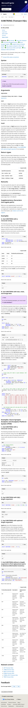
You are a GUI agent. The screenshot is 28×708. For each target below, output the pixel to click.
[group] (14, 241)
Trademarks (10, 706)
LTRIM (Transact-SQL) (9, 669)
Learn (2, 17)
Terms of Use (4, 706)
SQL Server (11, 17)
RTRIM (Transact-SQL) (9, 673)
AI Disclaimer (4, 702)
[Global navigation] (1, 14)
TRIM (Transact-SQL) (8, 677)
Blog (19, 702)
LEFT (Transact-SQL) (8, 668)
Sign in (25, 14)
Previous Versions (12, 702)
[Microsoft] (14, 14)
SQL (6, 17)
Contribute (3, 704)
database (8, 302)
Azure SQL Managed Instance (10, 42)
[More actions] (26, 17)
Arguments (4, 31)
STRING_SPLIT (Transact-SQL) (11, 675)
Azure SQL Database (21, 40)
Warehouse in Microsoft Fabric (13, 48)
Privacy (8, 704)
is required (6, 86)
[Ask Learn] (24, 17)
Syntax (3, 30)
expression (3, 98)
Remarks (4, 35)
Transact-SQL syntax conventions (11, 57)
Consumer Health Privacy (18, 704)
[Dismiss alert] (26, 2)
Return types (5, 33)
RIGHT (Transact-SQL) (9, 671)
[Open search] (22, 14)
